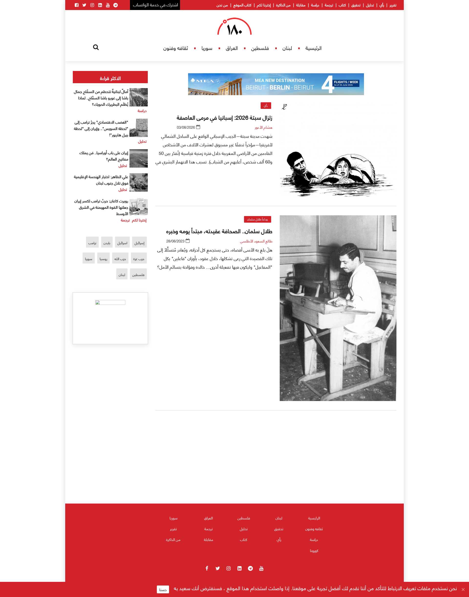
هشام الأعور (263, 127)
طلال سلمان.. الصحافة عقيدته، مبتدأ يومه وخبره (219, 230)
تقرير (393, 4)
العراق (232, 47)
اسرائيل (122, 243)
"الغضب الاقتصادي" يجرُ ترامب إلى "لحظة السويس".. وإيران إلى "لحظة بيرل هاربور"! (101, 128)
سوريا (207, 47)
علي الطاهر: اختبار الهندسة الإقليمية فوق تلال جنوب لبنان (101, 179)
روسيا (103, 258)
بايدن (107, 243)
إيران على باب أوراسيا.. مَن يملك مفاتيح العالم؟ (104, 155)
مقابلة (301, 4)
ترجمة (329, 4)
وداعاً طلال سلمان (257, 219)
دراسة (315, 4)
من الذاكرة (283, 4)
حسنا (163, 589)
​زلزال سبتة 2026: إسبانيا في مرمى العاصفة (224, 117)
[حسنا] (462, 589)
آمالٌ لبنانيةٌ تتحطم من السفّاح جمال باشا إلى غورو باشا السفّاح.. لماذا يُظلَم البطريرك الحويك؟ (101, 97)
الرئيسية (314, 47)
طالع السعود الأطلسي (256, 240)
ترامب (92, 243)
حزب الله (120, 258)
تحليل (370, 4)
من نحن (222, 4)
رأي (382, 4)
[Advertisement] (276, 471)
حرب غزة (138, 258)
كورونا (314, 550)
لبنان (287, 47)
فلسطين (260, 47)
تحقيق (356, 4)
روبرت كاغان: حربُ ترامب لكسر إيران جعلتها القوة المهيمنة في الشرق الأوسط (101, 207)
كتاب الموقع (242, 4)
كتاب (342, 4)
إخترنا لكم (264, 4)
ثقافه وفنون (175, 47)
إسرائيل (139, 243)
